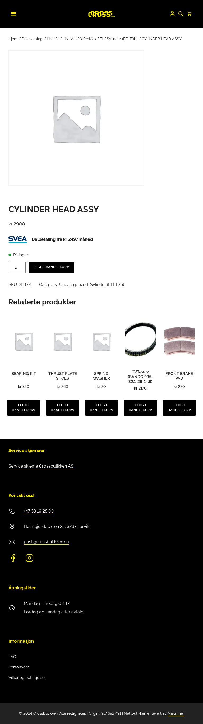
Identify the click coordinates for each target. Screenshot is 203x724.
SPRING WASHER (101, 376)
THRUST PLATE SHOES (62, 376)
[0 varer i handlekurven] (189, 13)
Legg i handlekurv (51, 267)
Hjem (12, 39)
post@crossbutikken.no (46, 541)
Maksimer (176, 713)
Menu (12, 13)
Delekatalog (32, 39)
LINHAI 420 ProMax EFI (83, 39)
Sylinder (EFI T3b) (122, 39)
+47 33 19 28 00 (39, 511)
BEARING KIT (23, 373)
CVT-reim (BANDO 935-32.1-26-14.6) (140, 377)
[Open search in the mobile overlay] (180, 13)
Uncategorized (73, 284)
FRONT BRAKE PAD (179, 376)
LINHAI (52, 39)
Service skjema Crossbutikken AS (40, 466)
